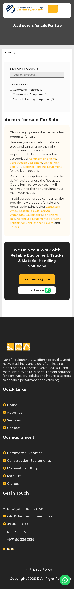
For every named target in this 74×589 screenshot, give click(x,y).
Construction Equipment (26, 162)
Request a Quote (37, 279)
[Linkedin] (12, 549)
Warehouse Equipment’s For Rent (38, 218)
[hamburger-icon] (53, 9)
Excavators (53, 206)
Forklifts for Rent (21, 223)
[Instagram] (4, 549)
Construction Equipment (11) (30, 94)
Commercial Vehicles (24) (28, 89)
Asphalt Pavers (43, 223)
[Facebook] (8, 549)
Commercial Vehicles (42, 158)
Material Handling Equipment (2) (33, 99)
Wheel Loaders (20, 211)
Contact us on (33, 290)
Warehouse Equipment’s (26, 214)
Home (8, 52)
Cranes (47, 162)
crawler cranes (40, 211)
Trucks (14, 227)
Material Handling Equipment (42, 166)
